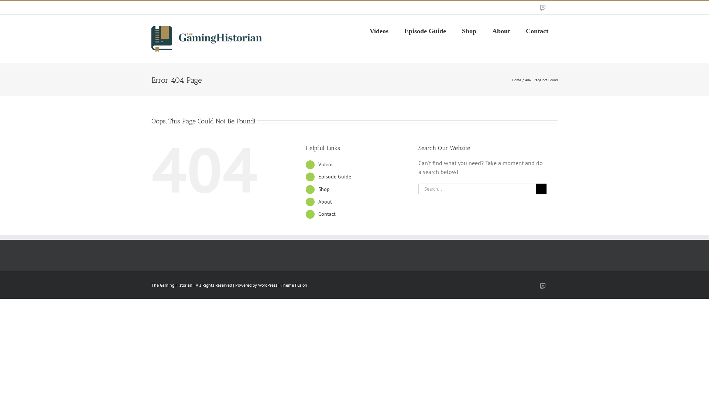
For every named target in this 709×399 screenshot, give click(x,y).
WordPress (267, 285)
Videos (325, 164)
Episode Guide (334, 176)
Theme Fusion (294, 285)
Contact (327, 214)
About (325, 201)
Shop (324, 189)
